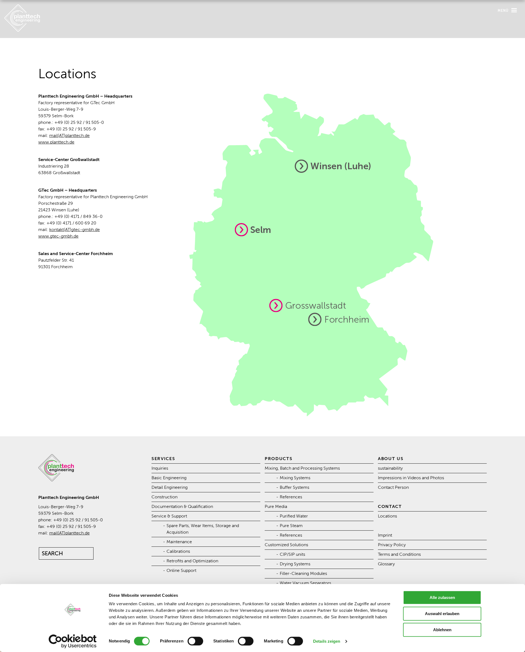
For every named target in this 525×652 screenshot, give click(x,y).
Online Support (181, 570)
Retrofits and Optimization (192, 561)
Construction (164, 497)
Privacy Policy (392, 544)
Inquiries (159, 468)
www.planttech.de (56, 142)
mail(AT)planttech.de (69, 135)
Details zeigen (326, 641)
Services (163, 458)
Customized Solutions (286, 544)
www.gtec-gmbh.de (58, 236)
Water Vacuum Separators (305, 583)
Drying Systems (295, 564)
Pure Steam (291, 525)
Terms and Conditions (399, 554)
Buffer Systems (294, 487)
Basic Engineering (168, 477)
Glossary (386, 564)
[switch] (195, 641)
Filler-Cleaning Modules (303, 573)
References (291, 497)
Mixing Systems (295, 477)
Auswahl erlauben (442, 613)
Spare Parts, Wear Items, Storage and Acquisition (203, 529)
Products (279, 458)
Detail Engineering (169, 487)
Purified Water (294, 516)
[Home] (22, 30)
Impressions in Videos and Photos (411, 477)
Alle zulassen (442, 597)
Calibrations (178, 551)
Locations (387, 516)
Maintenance (179, 541)
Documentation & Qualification (182, 506)
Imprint (385, 535)
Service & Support (169, 516)
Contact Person (393, 487)
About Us (391, 458)
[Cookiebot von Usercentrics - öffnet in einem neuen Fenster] (73, 641)
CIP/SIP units (292, 554)
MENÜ (504, 11)
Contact (390, 506)
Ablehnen (442, 629)
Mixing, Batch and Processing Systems (302, 468)
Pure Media (276, 506)
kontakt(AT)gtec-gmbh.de (74, 229)
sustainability (390, 468)
